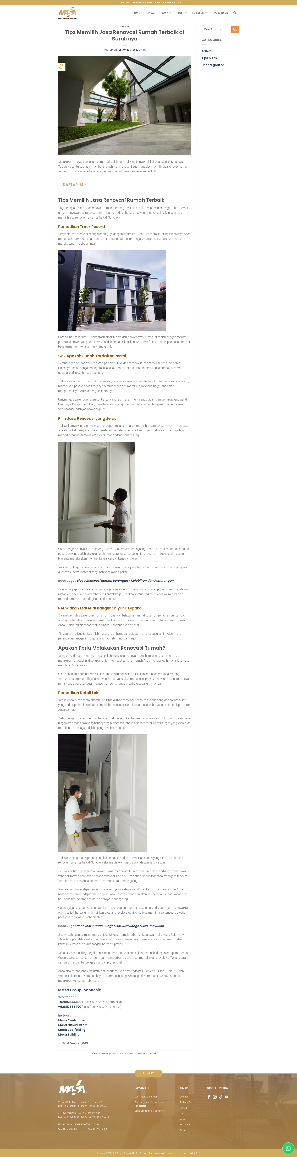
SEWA (164, 13)
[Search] (234, 12)
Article (124, 26)
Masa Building (69, 1034)
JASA (150, 13)
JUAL (137, 13)
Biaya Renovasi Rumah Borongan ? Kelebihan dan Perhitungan (125, 581)
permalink (153, 1053)
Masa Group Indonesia (79, 990)
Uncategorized (213, 65)
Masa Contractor (71, 1020)
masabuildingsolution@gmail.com (80, 1124)
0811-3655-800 (69, 1128)
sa (144, 49)
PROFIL (180, 13)
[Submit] (235, 29)
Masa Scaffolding (71, 1030)
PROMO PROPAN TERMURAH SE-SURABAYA (151, 2)
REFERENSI (198, 13)
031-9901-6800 (99, 1128)
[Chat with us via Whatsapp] (288, 1148)
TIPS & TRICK (220, 13)
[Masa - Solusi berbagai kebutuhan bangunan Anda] (67, 13)
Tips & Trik (209, 58)
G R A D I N (195, 1153)
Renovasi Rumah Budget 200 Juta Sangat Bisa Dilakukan (120, 926)
